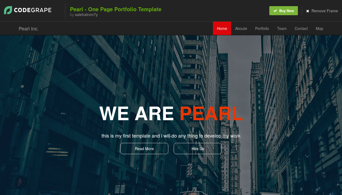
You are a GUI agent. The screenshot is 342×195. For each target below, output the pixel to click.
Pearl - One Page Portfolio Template (115, 9)
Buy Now (286, 10)
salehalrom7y (86, 14)
